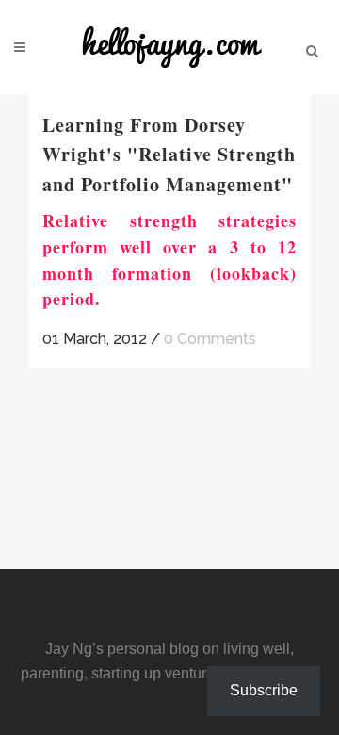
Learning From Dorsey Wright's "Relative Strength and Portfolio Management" (169, 154)
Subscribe (264, 690)
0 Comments (210, 339)
